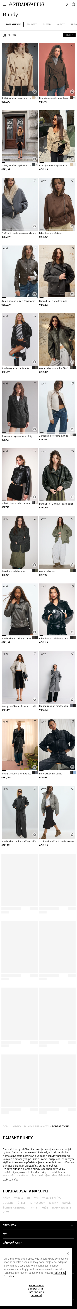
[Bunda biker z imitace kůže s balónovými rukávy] (19, 812)
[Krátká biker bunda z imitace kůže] (19, 474)
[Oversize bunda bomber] (19, 542)
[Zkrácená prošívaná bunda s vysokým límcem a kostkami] (57, 812)
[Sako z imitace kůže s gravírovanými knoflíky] (19, 271)
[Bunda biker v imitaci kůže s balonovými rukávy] (57, 474)
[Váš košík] (73, 4)
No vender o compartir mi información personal (36, 1290)
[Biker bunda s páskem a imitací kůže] (57, 609)
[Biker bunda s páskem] (57, 204)
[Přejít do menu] (4, 4)
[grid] (19, 73)
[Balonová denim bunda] (57, 745)
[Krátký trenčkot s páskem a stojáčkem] (19, 69)
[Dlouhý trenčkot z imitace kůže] (57, 677)
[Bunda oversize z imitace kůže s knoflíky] (19, 339)
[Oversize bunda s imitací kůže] (57, 339)
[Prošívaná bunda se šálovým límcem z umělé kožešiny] (19, 204)
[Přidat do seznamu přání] (35, 46)
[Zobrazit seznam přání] (66, 4)
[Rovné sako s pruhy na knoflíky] (19, 407)
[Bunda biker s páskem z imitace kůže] (19, 609)
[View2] (4, 35)
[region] (36, 1277)
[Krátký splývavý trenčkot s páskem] (57, 69)
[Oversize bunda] (57, 542)
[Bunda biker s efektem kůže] (57, 271)
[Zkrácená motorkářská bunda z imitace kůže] (57, 407)
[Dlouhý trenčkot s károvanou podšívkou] (19, 677)
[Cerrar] (68, 1253)
